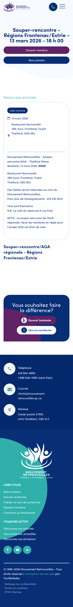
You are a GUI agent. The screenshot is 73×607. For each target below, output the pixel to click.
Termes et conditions (16, 588)
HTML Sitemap (12, 592)
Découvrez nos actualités (20, 534)
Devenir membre (14, 507)
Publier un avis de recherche (22, 502)
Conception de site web (39, 574)
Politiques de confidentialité (20, 584)
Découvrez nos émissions (20, 539)
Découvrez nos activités (19, 528)
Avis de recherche (15, 497)
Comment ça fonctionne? (20, 512)
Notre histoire (12, 492)
